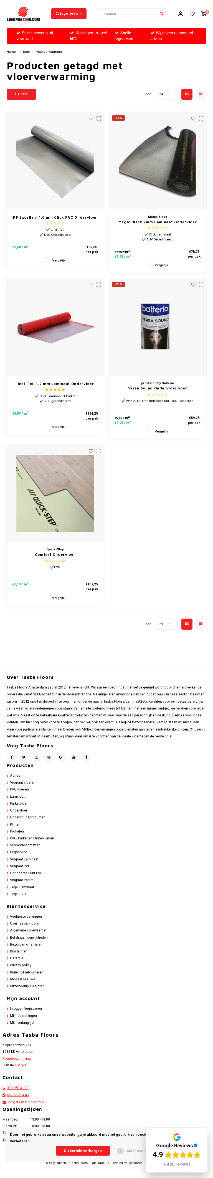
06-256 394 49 (18, 1095)
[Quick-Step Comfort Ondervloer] (55, 493)
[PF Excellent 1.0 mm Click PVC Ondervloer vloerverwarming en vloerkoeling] (55, 160)
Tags (26, 52)
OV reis (21, 1065)
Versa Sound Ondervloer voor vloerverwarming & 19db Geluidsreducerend (157, 388)
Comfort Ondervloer (55, 554)
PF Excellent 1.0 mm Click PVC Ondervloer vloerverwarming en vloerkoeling (55, 217)
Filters (23, 94)
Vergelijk (58, 260)
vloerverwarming (49, 52)
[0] (203, 14)
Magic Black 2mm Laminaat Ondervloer (157, 222)
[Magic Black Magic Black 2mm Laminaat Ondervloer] (157, 160)
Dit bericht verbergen (83, 1150)
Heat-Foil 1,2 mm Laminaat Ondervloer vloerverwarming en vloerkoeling (55, 384)
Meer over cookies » (145, 1150)
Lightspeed (135, 1163)
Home (11, 52)
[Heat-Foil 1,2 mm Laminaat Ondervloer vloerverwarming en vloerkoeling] (55, 327)
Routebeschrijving (16, 1058)
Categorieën (66, 13)
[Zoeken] (161, 13)
